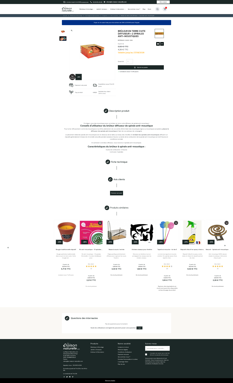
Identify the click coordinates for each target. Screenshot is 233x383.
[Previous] (8, 248)
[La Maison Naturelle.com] (68, 9)
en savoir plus (84, 2)
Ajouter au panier (142, 67)
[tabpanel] (116, 258)
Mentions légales (110, 380)
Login (139, 328)
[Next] (224, 246)
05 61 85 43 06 (97, 2)
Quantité (121, 61)
